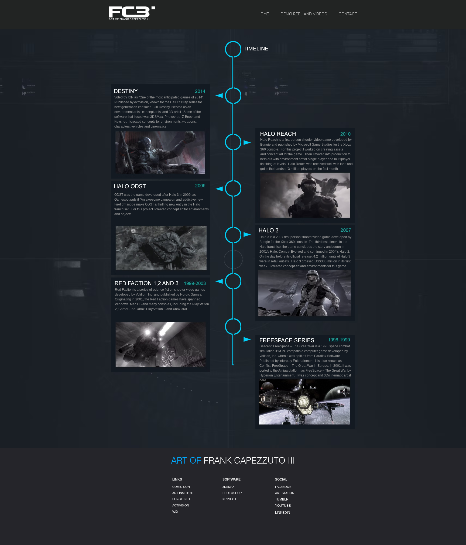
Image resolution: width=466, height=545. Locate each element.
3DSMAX (228, 486)
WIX (175, 512)
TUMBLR (282, 499)
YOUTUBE (283, 506)
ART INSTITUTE (183, 493)
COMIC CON (181, 486)
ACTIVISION (180, 505)
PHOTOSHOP (232, 493)
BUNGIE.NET (181, 499)
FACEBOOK (283, 486)
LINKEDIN (282, 513)
